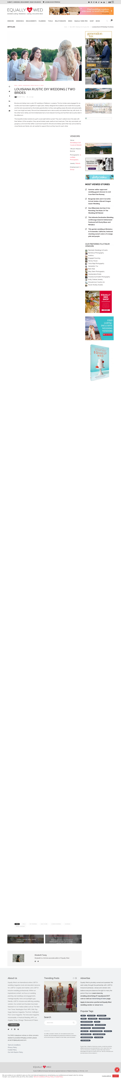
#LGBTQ (97, 1021)
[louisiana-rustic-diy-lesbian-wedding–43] (56, 880)
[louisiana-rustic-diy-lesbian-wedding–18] (56, 354)
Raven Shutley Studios (95, 285)
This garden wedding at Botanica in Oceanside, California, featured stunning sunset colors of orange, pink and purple (100, 232)
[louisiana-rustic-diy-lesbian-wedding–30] (28, 630)
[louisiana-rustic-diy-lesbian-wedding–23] (28, 485)
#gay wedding (92, 1018)
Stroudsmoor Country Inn (96, 282)
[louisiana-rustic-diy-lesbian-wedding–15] (56, 295)
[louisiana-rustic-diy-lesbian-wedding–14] (28, 307)
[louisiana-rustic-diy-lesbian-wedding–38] (28, 783)
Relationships (60, 21)
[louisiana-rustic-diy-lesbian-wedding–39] (56, 797)
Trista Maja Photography (96, 263)
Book (98, 21)
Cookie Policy (12, 1050)
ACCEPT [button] (115, 1076)
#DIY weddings (33, 923)
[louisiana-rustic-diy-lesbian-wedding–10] (28, 258)
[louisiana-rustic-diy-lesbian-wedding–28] (56, 569)
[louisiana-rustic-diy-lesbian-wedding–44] (28, 910)
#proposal (108, 1031)
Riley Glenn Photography (96, 271)
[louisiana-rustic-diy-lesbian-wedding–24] (56, 485)
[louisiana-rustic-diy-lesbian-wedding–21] (56, 413)
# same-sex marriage (99, 1034)
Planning (42, 21)
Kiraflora (91, 255)
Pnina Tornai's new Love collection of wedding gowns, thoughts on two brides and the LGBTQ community (61, 941)
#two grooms (85, 1040)
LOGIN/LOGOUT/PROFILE (52, 2)
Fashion (51, 936)
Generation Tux (93, 266)
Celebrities (53, 934)
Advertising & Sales (99, 998)
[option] (60, 996)
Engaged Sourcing (94, 258)
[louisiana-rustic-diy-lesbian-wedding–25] (28, 515)
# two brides (98, 1037)
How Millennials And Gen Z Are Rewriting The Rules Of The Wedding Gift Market (99, 210)
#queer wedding (86, 1034)
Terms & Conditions (14, 1045)
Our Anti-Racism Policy (15, 1052)
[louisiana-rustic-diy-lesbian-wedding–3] (28, 183)
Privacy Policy (12, 1047)
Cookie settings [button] (106, 1076)
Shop (92, 21)
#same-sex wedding (87, 1037)
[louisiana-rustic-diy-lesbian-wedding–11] (56, 258)
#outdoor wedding (96, 1031)
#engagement (101, 1015)
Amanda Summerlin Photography (99, 277)
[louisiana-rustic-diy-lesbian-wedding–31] (56, 630)
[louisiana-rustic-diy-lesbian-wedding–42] (28, 880)
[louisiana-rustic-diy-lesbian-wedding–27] (28, 569)
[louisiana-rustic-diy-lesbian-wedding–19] (56, 383)
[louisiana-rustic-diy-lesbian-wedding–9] (56, 239)
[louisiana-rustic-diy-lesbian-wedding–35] (56, 713)
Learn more (13, 1024)
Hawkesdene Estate (94, 274)
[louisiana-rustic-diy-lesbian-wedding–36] (28, 755)
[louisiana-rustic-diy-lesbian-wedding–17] (28, 367)
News (70, 21)
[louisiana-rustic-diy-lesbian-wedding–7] (56, 221)
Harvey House (92, 261)
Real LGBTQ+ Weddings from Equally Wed (79, 27)
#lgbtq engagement (87, 1024)
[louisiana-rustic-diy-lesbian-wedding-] (28, 142)
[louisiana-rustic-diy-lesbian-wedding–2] (56, 153)
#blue (24, 923)
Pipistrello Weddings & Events (98, 250)
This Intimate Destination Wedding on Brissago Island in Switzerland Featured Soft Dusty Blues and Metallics (100, 221)
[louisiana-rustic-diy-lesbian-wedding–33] (56, 671)
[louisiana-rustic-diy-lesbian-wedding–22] (56, 444)
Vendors (10, 21)
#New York (84, 1031)
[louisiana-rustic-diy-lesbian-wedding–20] (28, 425)
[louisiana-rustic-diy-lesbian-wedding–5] (28, 203)
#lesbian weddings (56, 923)
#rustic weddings (20, 926)
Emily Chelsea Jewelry (95, 279)
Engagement (20, 937)
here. (101, 1005)
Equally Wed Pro (81, 21)
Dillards (77, 163)
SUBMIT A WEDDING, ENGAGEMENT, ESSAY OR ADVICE (24, 2)
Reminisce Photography (96, 253)
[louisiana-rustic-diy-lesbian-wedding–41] (56, 839)
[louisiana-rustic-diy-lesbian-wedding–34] (28, 713)
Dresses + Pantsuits (65, 934)
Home (65, 27)
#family (83, 1018)
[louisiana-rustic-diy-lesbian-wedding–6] (56, 202)
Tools (50, 21)
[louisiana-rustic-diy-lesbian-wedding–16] (56, 325)
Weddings (20, 21)
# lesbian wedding (104, 1018)
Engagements (31, 21)
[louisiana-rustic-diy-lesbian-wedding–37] (56, 755)
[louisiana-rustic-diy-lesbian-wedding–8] (28, 239)
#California (91, 1015)
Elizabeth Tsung (21, 97)
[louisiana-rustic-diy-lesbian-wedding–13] (56, 276)
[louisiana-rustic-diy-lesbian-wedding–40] (28, 839)
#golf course (44, 923)
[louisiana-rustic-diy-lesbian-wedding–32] (28, 671)
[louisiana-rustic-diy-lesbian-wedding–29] (56, 599)
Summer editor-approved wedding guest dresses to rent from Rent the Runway (99, 192)
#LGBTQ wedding (100, 1024)
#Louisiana (67, 923)
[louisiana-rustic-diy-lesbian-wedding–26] (56, 527)
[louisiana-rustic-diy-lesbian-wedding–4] (56, 183)
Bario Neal (91, 269)
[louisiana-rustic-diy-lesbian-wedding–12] (28, 276)
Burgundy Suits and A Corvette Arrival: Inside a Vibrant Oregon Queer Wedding (99, 201)
